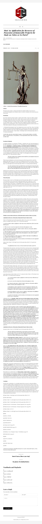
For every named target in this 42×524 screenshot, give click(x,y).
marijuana (9, 474)
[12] (16, 316)
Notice (36, 448)
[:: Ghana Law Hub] (21, 14)
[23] (36, 377)
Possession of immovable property (9, 449)
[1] (3, 395)
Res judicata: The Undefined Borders (21, 462)
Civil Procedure (6, 44)
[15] (22, 337)
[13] (6, 317)
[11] (3, 418)
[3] (18, 157)
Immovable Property (31, 448)
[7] (14, 239)
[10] (15, 299)
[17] (29, 361)
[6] (20, 212)
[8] (35, 245)
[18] (12, 364)
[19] (15, 367)
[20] (30, 367)
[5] (10, 203)
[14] (7, 321)
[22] (35, 371)
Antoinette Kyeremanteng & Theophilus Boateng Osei (13, 448)
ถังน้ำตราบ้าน (9, 482)
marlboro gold (9, 479)
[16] (9, 346)
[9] (30, 267)
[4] (29, 168)
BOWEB (22, 517)
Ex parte (24, 448)
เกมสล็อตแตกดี (10, 471)
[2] (17, 150)
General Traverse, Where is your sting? (21, 456)
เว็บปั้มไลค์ (9, 476)
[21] (24, 369)
